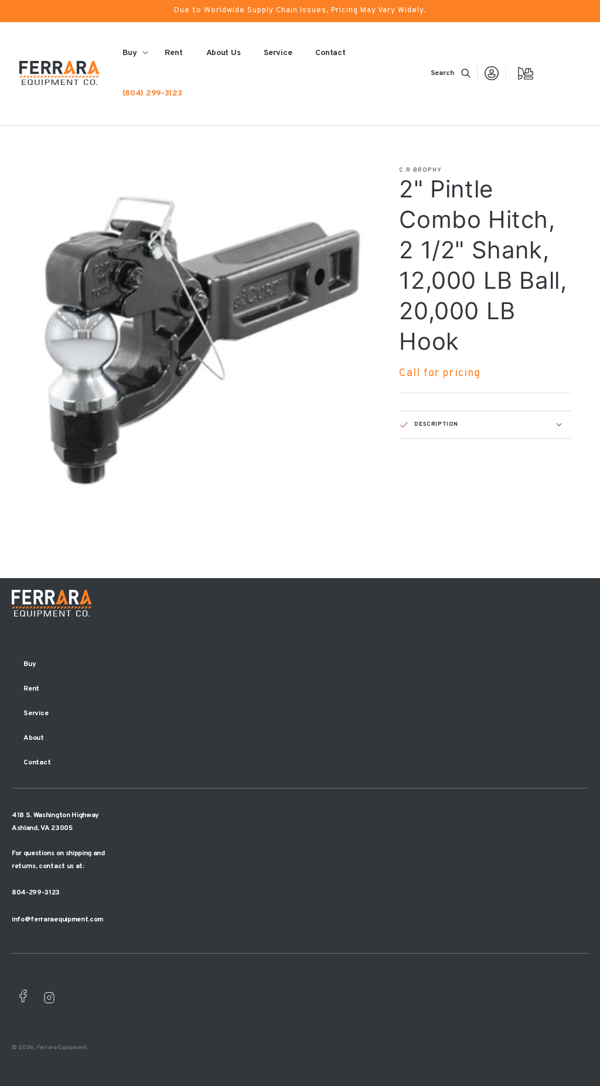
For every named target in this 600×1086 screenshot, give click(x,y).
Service (35, 713)
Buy (29, 664)
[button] (450, 73)
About (33, 738)
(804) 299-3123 (152, 93)
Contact (36, 762)
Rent (31, 689)
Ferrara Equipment (62, 1047)
